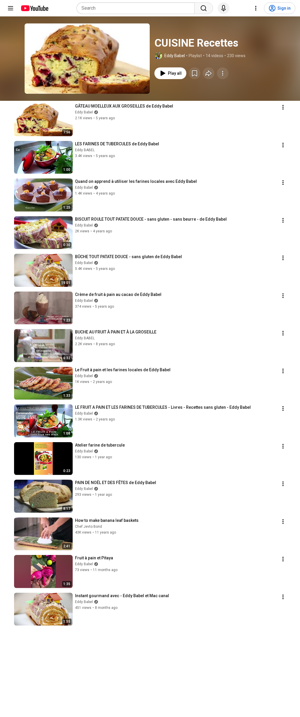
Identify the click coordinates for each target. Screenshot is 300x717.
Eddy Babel (174, 55)
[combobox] (137, 8)
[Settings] (255, 8)
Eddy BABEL (85, 150)
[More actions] (223, 73)
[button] (87, 58)
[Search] (203, 8)
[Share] (208, 73)
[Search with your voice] (223, 8)
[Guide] (10, 8)
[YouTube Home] (34, 8)
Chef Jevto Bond (88, 526)
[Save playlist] (194, 73)
